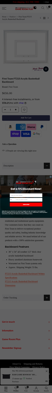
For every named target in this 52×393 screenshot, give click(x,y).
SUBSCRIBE (26, 204)
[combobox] (12, 199)
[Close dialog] (50, 177)
